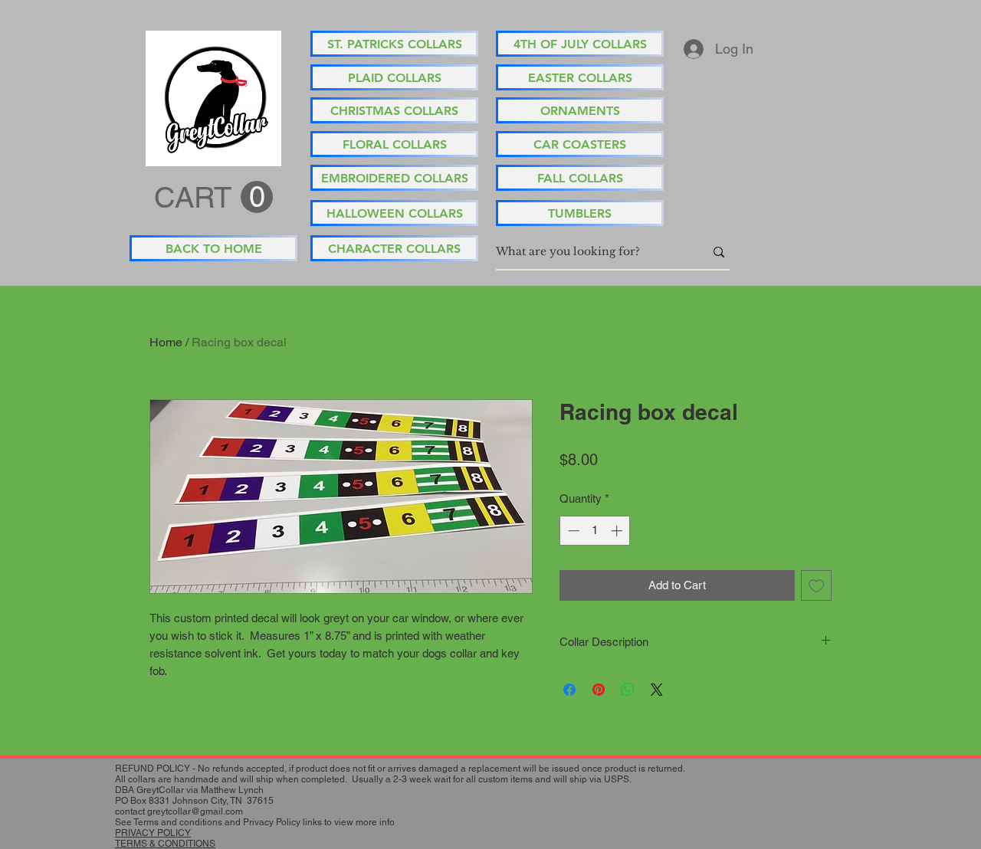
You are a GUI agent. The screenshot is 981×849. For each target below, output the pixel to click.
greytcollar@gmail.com (195, 811)
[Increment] (618, 530)
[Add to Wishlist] (816, 586)
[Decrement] (572, 530)
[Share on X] (657, 689)
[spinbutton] (595, 530)
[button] (213, 198)
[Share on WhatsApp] (627, 689)
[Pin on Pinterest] (598, 689)
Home (165, 342)
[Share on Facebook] (569, 689)
